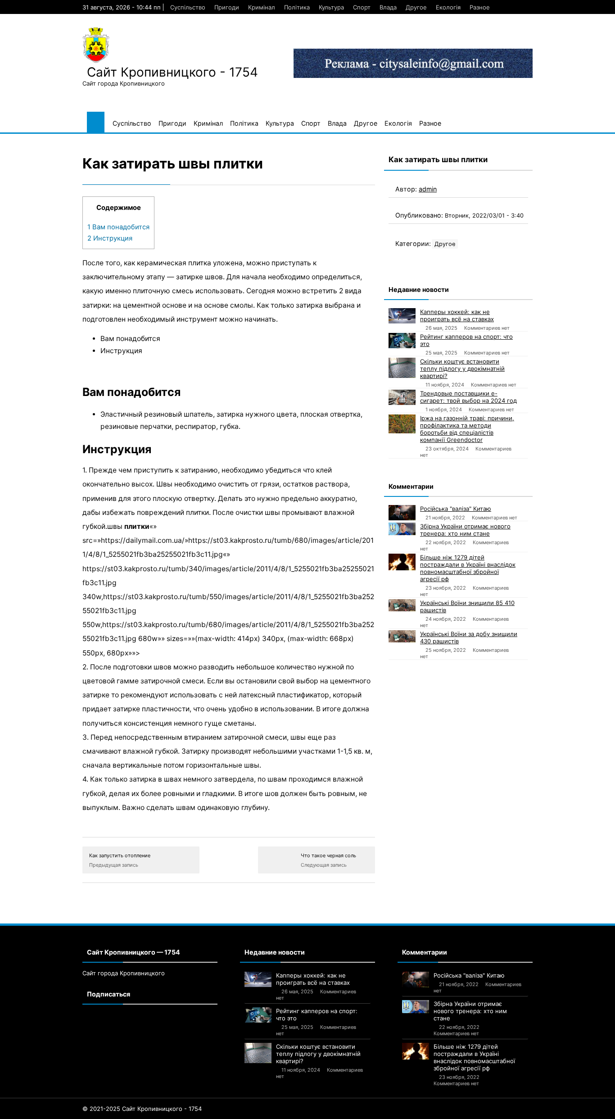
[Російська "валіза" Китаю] (402, 512)
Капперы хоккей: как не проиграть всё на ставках (457, 315)
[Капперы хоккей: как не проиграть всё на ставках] (402, 315)
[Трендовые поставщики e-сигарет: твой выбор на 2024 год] (402, 397)
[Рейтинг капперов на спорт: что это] (402, 340)
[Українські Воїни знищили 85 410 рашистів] (402, 605)
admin (428, 189)
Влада (388, 7)
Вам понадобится (118, 227)
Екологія (448, 7)
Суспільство (187, 7)
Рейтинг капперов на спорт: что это (466, 340)
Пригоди (226, 7)
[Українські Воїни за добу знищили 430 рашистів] (402, 636)
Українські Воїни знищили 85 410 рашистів (467, 606)
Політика (297, 7)
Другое (416, 7)
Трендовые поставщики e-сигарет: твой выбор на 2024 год (468, 397)
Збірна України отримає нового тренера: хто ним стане (465, 530)
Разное (480, 7)
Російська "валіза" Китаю (455, 508)
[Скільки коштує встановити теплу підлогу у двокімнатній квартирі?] (402, 368)
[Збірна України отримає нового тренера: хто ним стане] (402, 529)
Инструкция (109, 238)
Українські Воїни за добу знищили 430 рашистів (468, 637)
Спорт (362, 7)
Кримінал (261, 7)
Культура (331, 7)
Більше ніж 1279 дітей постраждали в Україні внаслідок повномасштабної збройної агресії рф (468, 568)
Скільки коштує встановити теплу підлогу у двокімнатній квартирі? (462, 368)
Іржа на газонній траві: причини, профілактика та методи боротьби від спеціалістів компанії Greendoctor (467, 428)
